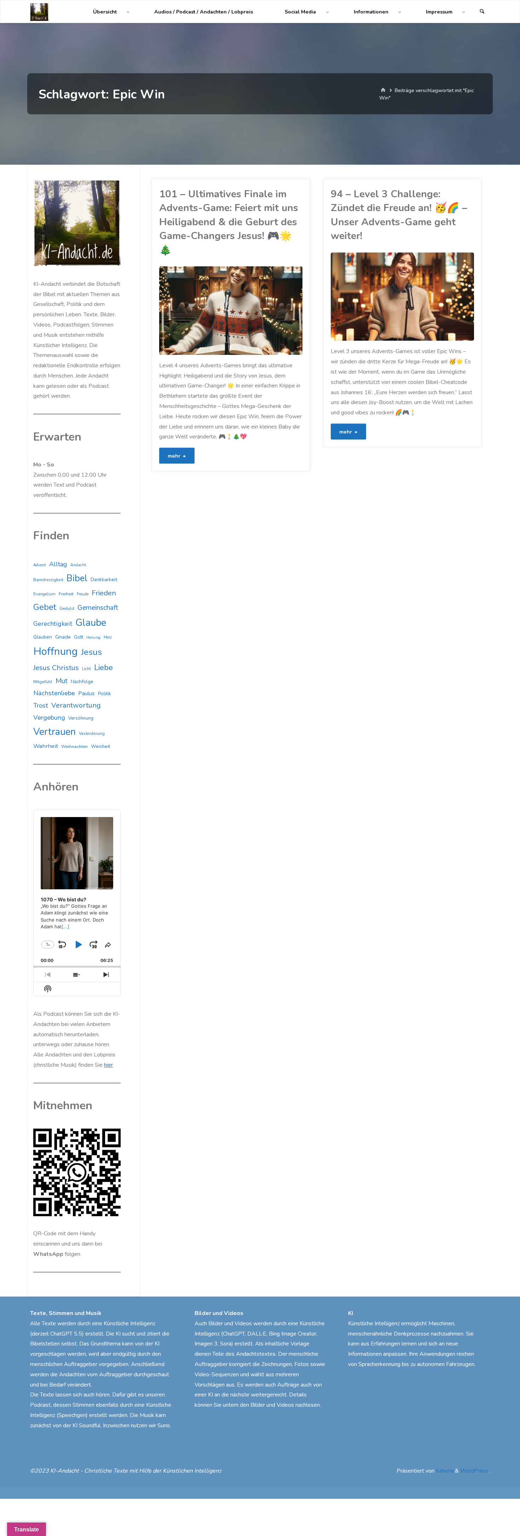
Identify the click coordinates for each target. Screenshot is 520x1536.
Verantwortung (76, 705)
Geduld (66, 608)
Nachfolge (82, 681)
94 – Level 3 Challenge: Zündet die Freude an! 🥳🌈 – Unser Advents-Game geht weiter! (399, 215)
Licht (86, 668)
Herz (108, 637)
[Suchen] (482, 11)
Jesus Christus (56, 668)
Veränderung (92, 733)
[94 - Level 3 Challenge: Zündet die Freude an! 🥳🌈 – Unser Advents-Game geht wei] (438, 297)
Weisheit (100, 746)
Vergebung (49, 717)
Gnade (63, 636)
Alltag (58, 564)
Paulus (86, 693)
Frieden (104, 593)
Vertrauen (54, 731)
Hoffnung (55, 651)
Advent (39, 565)
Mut (62, 681)
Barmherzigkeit (48, 580)
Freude (82, 594)
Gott (78, 637)
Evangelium (44, 594)
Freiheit (66, 594)
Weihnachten (74, 746)
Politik (104, 694)
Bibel (77, 578)
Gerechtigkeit (52, 623)
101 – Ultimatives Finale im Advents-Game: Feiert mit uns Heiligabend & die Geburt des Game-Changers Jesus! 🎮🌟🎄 (228, 222)
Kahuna (443, 1471)
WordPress (474, 1471)
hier (108, 1065)
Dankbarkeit (104, 579)
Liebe (103, 667)
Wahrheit (45, 746)
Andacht (78, 565)
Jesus (91, 652)
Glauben (42, 637)
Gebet (44, 607)
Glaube (90, 622)
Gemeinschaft (97, 607)
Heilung (93, 637)
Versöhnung (80, 718)
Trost (40, 705)
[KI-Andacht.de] (39, 12)
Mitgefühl (42, 682)
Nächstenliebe (54, 693)
